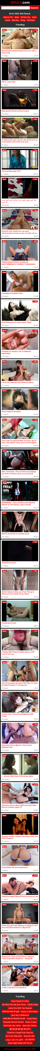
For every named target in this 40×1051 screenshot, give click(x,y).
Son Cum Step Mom (14, 1036)
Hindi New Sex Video (12, 1025)
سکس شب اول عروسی (14, 1039)
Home (6, 1049)
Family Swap (33, 1004)
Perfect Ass (25, 17)
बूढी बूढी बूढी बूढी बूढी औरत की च (20, 1029)
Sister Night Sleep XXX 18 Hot (20, 1043)
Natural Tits (8, 17)
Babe (17, 17)
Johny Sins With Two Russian (20, 1008)
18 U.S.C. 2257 (30, 1049)
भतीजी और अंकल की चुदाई (10, 1011)
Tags (13, 1049)
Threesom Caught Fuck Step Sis (20, 1032)
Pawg (23, 20)
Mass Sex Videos (29, 1025)
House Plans (32, 1018)
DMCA (19, 1049)
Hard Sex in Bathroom (20, 1015)
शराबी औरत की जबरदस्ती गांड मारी (14, 1018)
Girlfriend (31, 20)
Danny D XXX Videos (29, 1011)
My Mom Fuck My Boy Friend (14, 1004)
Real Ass (15, 20)
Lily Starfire (29, 1039)
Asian (34, 17)
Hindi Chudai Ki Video (20, 1001)
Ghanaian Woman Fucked (13, 1022)
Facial (7, 20)
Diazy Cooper (31, 1022)
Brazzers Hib (29, 1036)
